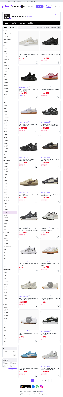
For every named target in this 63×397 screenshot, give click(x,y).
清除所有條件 (13, 369)
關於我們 (23, 394)
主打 (6, 23)
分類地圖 (45, 394)
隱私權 (40, 394)
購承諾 (57, 14)
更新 (42, 391)
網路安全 (35, 394)
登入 (49, 6)
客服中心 (18, 394)
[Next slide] (38, 41)
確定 (15, 355)
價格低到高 (46, 27)
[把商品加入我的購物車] (36, 63)
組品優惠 (30, 23)
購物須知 (29, 394)
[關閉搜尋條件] (25, 6)
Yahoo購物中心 (10, 6)
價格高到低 (53, 27)
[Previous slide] (20, 41)
